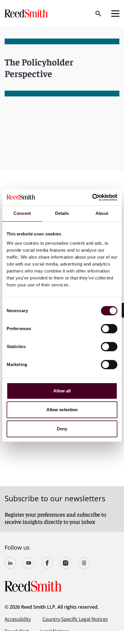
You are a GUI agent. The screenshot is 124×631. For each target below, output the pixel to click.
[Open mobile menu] (115, 13)
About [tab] (101, 213)
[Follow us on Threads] (84, 563)
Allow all (62, 390)
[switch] (109, 328)
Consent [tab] (22, 213)
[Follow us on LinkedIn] (10, 563)
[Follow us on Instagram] (66, 563)
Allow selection (62, 409)
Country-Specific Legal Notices (75, 619)
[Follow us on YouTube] (29, 563)
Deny (62, 428)
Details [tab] (62, 213)
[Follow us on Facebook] (47, 563)
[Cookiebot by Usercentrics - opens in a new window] (92, 197)
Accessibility (18, 619)
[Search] (98, 13)
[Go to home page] (27, 13)
